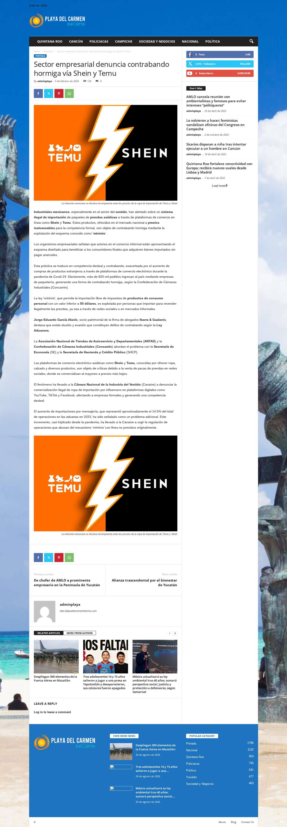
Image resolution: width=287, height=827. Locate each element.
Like (247, 54)
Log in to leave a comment (52, 712)
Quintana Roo (49, 41)
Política (212, 41)
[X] (48, 93)
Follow (245, 63)
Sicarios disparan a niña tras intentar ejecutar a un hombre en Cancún (216, 146)
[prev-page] (169, 633)
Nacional (190, 41)
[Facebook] (38, 93)
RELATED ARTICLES (48, 633)
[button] (251, 41)
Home (37, 51)
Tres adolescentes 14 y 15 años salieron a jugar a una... (156, 769)
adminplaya (44, 81)
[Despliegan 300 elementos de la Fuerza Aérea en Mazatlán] (56, 656)
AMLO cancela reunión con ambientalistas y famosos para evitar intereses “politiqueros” (216, 100)
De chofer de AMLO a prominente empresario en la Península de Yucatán (67, 582)
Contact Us (247, 822)
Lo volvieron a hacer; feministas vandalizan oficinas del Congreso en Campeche (215, 124)
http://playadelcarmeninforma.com (78, 611)
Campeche (123, 41)
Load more (219, 185)
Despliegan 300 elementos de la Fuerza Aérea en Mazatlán (55, 678)
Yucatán (191, 777)
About (222, 822)
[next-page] (175, 633)
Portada (48, 51)
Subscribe (243, 73)
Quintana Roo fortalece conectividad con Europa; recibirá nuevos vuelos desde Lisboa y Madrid (219, 167)
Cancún (76, 41)
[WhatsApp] (69, 93)
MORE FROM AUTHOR (80, 633)
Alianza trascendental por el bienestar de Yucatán (144, 582)
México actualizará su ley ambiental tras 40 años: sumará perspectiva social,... (155, 792)
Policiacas (98, 41)
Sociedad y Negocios (157, 41)
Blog (233, 822)
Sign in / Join (38, 5)
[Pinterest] (58, 93)
